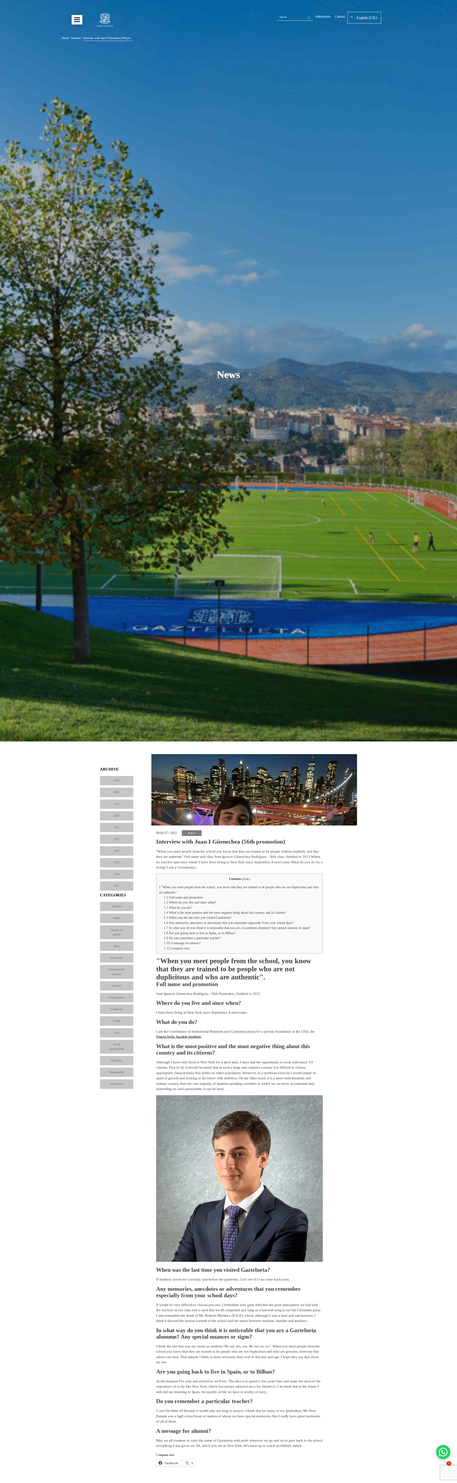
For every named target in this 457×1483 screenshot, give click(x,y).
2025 (116, 792)
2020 (116, 850)
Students (76, 38)
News (116, 1032)
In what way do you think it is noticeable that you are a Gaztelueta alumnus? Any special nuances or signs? (237, 928)
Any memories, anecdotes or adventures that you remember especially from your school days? (228, 923)
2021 (116, 839)
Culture (117, 918)
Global (116, 1020)
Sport (117, 946)
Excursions (116, 957)
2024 (116, 804)
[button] (443, 1452)
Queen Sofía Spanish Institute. (179, 1037)
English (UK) (367, 18)
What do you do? (178, 907)
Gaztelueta (116, 1009)
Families (116, 985)
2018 (116, 874)
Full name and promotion (183, 897)
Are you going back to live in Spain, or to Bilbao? (199, 933)
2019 (116, 862)
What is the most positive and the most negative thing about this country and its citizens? (225, 912)
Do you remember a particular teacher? (192, 938)
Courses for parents (116, 932)
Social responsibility (116, 1047)
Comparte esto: (177, 948)
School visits (116, 1083)
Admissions (322, 16)
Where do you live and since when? (190, 902)
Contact (340, 16)
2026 (116, 780)
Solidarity (116, 1060)
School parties (116, 997)
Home (65, 38)
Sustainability (116, 1072)
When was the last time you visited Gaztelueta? (197, 917)
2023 (116, 815)
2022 (116, 827)
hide (246, 879)
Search (283, 16)
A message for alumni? (182, 943)
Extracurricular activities (117, 972)
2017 (116, 886)
